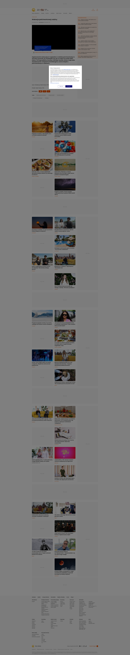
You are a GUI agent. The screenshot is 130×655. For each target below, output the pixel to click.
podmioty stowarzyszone (67, 69)
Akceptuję (68, 86)
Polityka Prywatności (56, 74)
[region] (65, 77)
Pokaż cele (61, 86)
